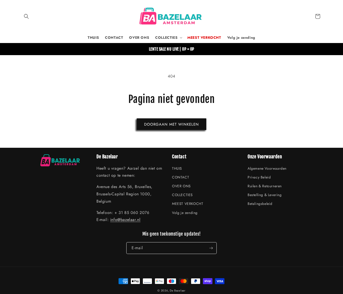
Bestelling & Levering (265, 194)
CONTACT (180, 177)
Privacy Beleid (259, 177)
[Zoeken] (26, 16)
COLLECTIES (182, 194)
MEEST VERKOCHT (187, 203)
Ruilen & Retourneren (265, 186)
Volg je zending (185, 212)
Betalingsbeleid (260, 203)
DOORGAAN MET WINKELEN (171, 124)
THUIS (177, 168)
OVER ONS (181, 186)
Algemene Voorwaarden (267, 168)
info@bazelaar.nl (125, 220)
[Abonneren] (210, 248)
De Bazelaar (178, 290)
